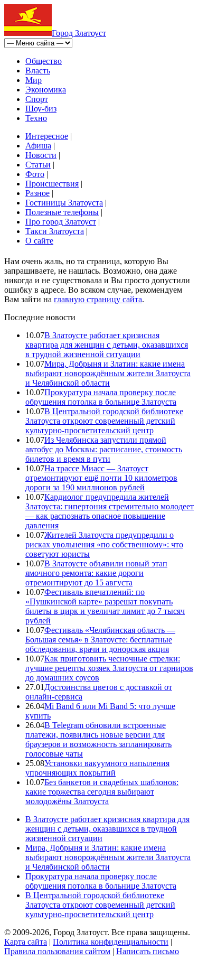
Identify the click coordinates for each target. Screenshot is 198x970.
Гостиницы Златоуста (64, 202)
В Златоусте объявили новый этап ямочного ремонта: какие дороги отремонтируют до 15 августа (96, 573)
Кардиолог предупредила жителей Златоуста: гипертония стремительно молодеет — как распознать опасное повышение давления (109, 511)
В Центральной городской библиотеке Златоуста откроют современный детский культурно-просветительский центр (104, 421)
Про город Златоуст (60, 221)
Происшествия (52, 183)
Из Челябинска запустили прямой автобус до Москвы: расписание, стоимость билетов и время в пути (103, 449)
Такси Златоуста (54, 231)
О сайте (39, 240)
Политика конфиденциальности (110, 941)
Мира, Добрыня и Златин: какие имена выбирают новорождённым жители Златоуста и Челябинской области (108, 373)
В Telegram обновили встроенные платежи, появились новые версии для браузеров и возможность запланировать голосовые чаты (98, 739)
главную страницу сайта (98, 299)
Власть (37, 70)
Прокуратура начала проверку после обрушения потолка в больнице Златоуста (100, 397)
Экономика (45, 89)
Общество (43, 61)
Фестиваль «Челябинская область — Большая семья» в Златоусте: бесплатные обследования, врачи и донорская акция (100, 640)
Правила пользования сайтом (57, 951)
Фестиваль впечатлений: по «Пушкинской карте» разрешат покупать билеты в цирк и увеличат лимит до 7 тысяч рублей (105, 606)
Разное (37, 193)
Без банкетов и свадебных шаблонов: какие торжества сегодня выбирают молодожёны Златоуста (101, 792)
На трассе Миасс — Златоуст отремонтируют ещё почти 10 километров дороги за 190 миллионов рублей (101, 478)
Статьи (38, 164)
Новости (40, 155)
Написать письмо (147, 951)
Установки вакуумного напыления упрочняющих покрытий (97, 768)
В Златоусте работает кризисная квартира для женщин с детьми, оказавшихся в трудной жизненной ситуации (106, 345)
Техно (36, 118)
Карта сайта (25, 941)
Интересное (46, 136)
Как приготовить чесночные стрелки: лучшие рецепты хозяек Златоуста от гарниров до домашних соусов (109, 668)
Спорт (36, 99)
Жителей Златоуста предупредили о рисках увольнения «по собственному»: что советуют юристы (104, 544)
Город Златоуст (79, 33)
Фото (34, 174)
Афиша (38, 145)
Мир (33, 80)
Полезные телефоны (62, 212)
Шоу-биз (40, 108)
